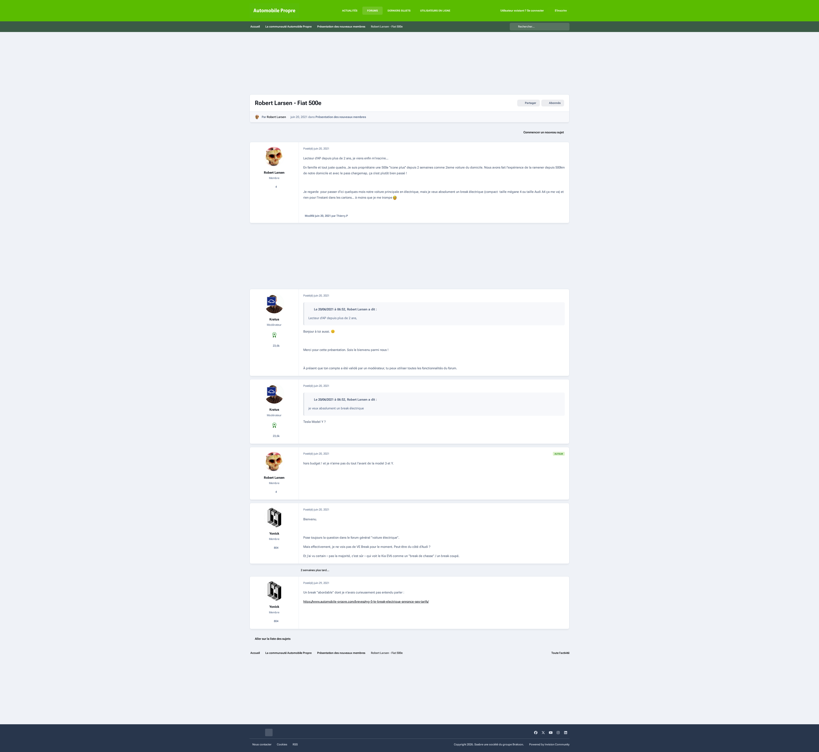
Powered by (549, 744)
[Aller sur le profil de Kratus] (274, 304)
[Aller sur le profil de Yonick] (274, 518)
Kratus (274, 319)
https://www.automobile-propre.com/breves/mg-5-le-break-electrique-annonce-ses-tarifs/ (366, 602)
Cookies (282, 744)
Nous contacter (262, 744)
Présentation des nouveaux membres (340, 117)
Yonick (274, 533)
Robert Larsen (276, 117)
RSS (295, 744)
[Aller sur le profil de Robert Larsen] (257, 117)
